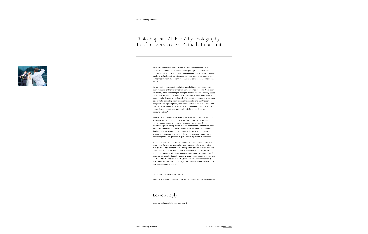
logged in (167, 203)
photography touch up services (179, 117)
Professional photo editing (179, 179)
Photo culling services (161, 179)
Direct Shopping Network (146, 20)
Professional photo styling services (202, 179)
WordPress (227, 226)
